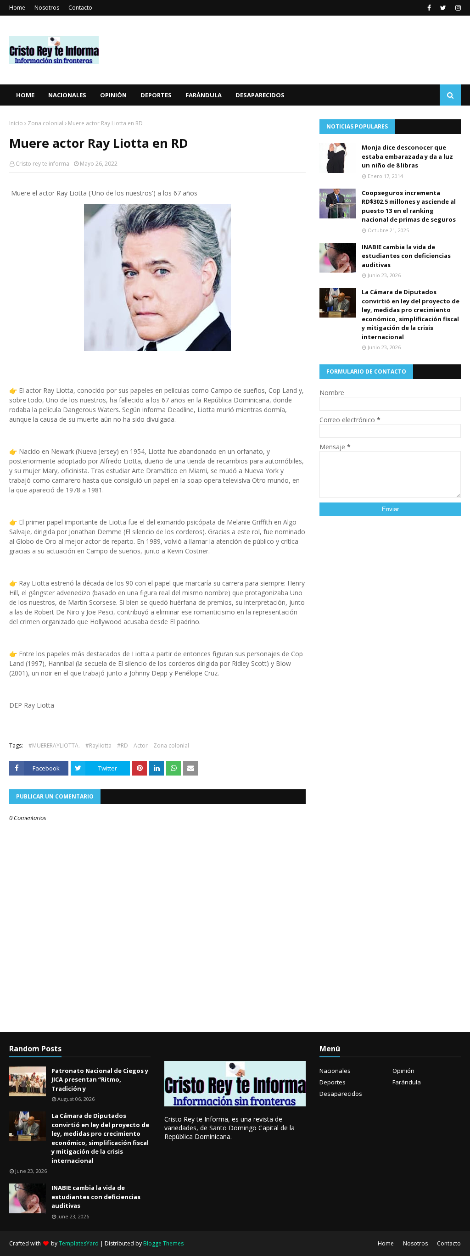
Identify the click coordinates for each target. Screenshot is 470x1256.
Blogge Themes (163, 1243)
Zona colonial (45, 123)
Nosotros (46, 7)
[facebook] (429, 8)
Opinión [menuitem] (113, 95)
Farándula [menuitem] (203, 95)
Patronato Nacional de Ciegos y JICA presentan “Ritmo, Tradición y (99, 1079)
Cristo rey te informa (42, 163)
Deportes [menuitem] (156, 95)
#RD (122, 745)
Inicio (16, 123)
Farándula (406, 1082)
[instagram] (457, 8)
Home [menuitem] (25, 95)
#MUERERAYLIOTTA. (54, 745)
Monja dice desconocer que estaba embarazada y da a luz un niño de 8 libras (407, 156)
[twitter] (443, 8)
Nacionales (335, 1070)
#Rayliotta (98, 745)
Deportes (332, 1082)
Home (17, 7)
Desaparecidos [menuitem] (260, 95)
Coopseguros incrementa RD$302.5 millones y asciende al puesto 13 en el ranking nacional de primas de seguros (409, 206)
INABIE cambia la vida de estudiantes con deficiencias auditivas (406, 256)
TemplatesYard (79, 1243)
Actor (141, 745)
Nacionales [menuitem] (67, 95)
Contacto (80, 7)
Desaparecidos (340, 1093)
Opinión (403, 1070)
